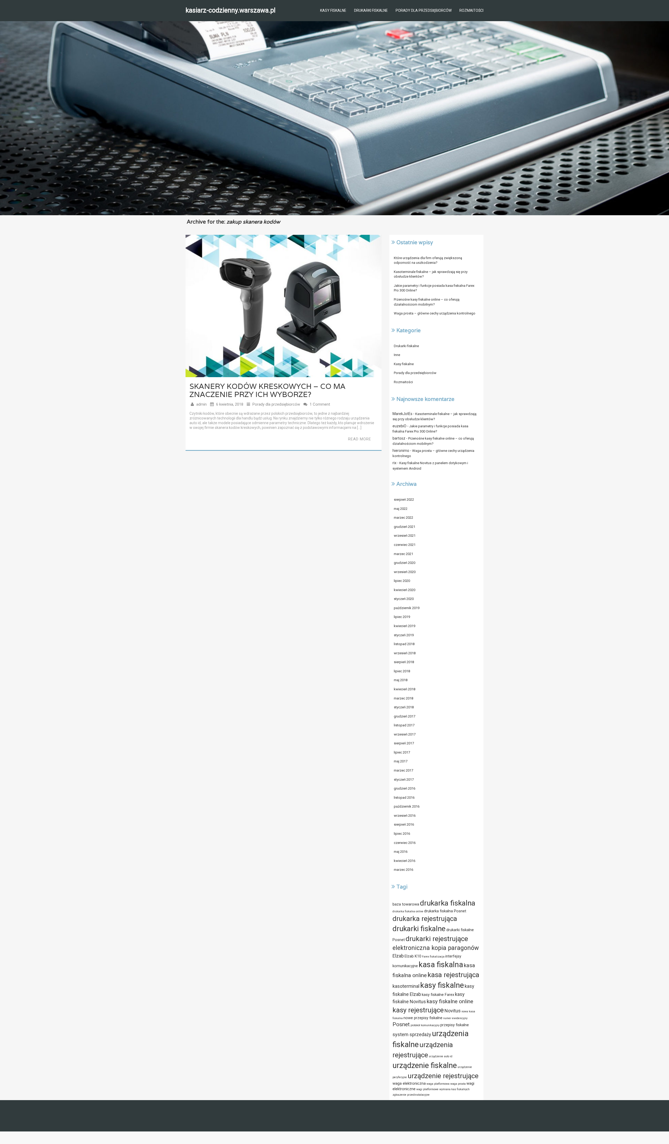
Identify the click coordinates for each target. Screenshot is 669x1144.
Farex (425, 956)
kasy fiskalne (442, 985)
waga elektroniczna (409, 1083)
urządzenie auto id (440, 1056)
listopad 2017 (404, 725)
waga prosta (458, 1083)
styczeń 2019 (404, 635)
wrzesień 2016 (405, 816)
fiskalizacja (437, 956)
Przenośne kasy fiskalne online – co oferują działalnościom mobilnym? (426, 301)
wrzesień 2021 (405, 536)
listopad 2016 (404, 797)
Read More (359, 439)
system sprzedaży (412, 1034)
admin (201, 404)
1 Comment (320, 404)
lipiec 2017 (402, 752)
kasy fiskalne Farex (438, 994)
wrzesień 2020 (405, 572)
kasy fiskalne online (450, 1001)
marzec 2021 (403, 554)
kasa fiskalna (441, 964)
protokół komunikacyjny (425, 1025)
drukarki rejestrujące (437, 939)
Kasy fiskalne (333, 10)
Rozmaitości (471, 10)
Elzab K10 (413, 956)
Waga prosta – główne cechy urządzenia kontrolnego (434, 313)
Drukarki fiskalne (371, 10)
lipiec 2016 (402, 834)
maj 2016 (400, 852)
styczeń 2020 (404, 599)
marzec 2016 (403, 870)
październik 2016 (406, 806)
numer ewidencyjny (455, 1018)
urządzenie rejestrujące (443, 1076)
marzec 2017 (403, 770)
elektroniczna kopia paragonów (436, 948)
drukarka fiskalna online (408, 911)
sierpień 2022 (404, 499)
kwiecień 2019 (404, 626)
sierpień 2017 (404, 743)
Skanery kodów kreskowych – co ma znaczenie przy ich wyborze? (267, 390)
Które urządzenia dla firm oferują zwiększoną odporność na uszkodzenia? (428, 260)
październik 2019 (406, 608)
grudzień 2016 (404, 788)
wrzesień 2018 (405, 653)
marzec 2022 (403, 518)
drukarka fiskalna (447, 903)
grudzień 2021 (404, 527)
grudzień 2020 (404, 563)
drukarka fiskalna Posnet (445, 911)
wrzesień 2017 (405, 734)
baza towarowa (406, 904)
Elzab (398, 956)
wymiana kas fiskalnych (454, 1089)
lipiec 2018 (402, 671)
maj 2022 (400, 509)
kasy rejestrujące (418, 1010)
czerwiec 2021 (405, 545)
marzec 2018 (403, 698)
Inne (397, 355)
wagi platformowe (427, 1089)
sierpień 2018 (404, 662)
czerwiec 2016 (405, 843)
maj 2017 (400, 761)
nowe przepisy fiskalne (422, 1017)
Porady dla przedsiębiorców (424, 10)
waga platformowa (437, 1083)
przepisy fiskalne (454, 1025)
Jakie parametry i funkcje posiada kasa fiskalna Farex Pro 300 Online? (434, 288)
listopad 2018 (404, 644)
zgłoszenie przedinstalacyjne (411, 1094)
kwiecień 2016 (404, 861)
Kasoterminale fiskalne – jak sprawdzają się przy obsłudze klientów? (431, 274)
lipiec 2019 (402, 617)
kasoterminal (406, 986)
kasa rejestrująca (453, 975)
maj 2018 (400, 680)
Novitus (453, 1010)
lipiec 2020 (402, 581)
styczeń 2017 (404, 779)
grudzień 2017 (404, 716)
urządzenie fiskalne (425, 1065)
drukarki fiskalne (419, 928)
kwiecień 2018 (404, 689)
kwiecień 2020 (404, 590)
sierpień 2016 (404, 824)
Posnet (401, 1024)
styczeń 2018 (404, 707)
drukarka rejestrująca (425, 919)
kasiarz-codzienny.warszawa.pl (230, 10)
